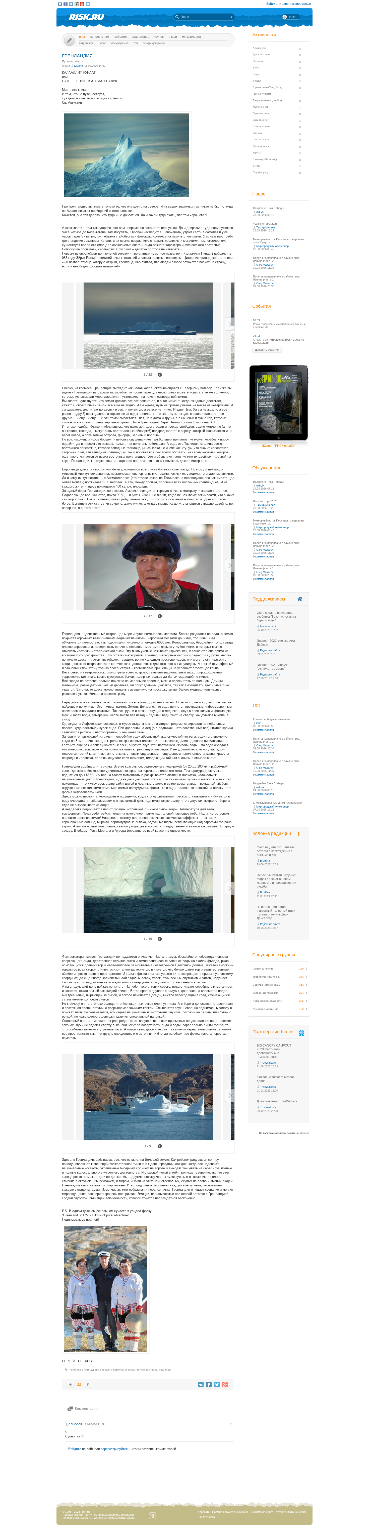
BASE (256, 165)
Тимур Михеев (265, 227)
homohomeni (268, 626)
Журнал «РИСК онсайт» (291, 1511)
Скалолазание (261, 126)
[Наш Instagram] (77, 4)
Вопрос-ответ (99, 36)
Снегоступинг (261, 139)
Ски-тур (257, 133)
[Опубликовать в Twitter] (217, 1384)
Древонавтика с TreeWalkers (277, 1101)
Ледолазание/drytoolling (267, 100)
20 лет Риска (207, 1516)
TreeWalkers (268, 1062)
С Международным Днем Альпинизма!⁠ (277, 802)
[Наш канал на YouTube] (82, 4)
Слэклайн (258, 61)
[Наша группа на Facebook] (66, 4)
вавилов (118, 1369)
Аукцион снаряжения (265, 1009)
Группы (159, 36)
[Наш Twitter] (71, 4)
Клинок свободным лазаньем (271, 719)
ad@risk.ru (302, 1133)
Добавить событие (267, 349)
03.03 (256, 320)
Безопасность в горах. (266, 984)
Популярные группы (273, 954)
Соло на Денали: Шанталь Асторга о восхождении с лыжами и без (275, 851)
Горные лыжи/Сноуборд (267, 87)
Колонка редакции (272, 833)
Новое (102, 43)
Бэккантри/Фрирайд (265, 159)
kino (258, 723)
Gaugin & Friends (263, 968)
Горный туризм (262, 93)
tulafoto (78, 65)
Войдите (74, 1449)
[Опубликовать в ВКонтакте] (201, 1384)
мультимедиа (191, 36)
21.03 (256, 335)
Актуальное (86, 43)
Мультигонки (260, 106)
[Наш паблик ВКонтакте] (60, 4)
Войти (270, 4)
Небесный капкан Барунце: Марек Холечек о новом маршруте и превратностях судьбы (276, 880)
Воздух (257, 80)
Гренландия (143, 1369)
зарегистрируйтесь (115, 1449)
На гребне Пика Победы (268, 208)
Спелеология (261, 146)
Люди (173, 36)
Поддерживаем (269, 598)
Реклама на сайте (262, 1511)
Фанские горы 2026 (265, 223)
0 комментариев (263, 492)
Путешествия (70, 61)
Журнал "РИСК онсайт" (278, 446)
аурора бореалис (101, 1369)
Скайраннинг (261, 119)
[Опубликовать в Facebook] (209, 1384)
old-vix (260, 211)
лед (161, 1369)
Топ (136, 43)
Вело (256, 67)
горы (168, 1369)
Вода (154, 1369)
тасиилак (75, 1369)
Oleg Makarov (265, 264)
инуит (85, 1369)
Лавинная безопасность (267, 1000)
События (120, 36)
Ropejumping (260, 172)
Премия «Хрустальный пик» (230, 1511)
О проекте (203, 1511)
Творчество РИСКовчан (267, 976)
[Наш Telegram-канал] (88, 4)
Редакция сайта (270, 650)
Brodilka (265, 860)
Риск (82, 36)
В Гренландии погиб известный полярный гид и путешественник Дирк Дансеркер (276, 912)
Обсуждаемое (120, 43)
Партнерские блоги (273, 1031)
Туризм (257, 152)
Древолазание (262, 54)
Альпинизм (259, 48)
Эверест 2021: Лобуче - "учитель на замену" (273, 666)
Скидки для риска (154, 43)
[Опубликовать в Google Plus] (225, 1384)
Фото (84, 61)
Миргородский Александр (272, 246)
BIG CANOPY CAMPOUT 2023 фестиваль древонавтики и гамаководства (274, 1051)
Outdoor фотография (265, 992)
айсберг (129, 1369)
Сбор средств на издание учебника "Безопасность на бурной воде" (276, 616)
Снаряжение (140, 36)
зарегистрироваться (296, 4)
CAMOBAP (75, 1424)
